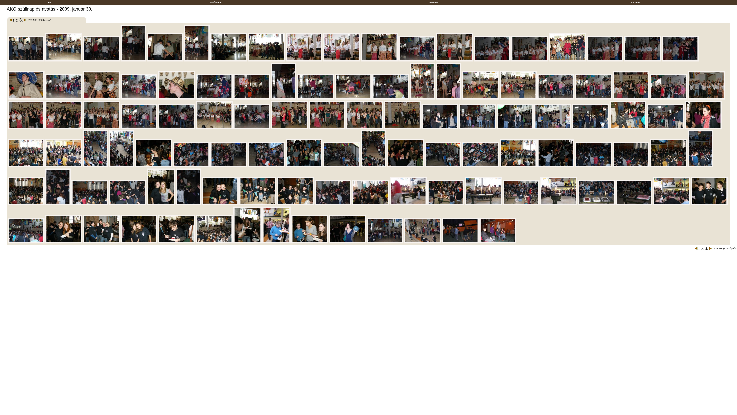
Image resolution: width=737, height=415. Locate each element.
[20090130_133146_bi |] (276, 242)
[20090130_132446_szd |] (188, 204)
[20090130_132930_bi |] (214, 242)
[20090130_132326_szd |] (127, 204)
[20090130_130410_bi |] (706, 98)
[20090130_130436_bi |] (26, 128)
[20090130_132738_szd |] (26, 242)
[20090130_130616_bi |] (214, 128)
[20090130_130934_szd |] (439, 128)
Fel (49, 2)
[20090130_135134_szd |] (497, 242)
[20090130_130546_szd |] (139, 128)
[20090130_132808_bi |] (101, 242)
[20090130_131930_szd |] (341, 166)
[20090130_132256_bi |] (26, 204)
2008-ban (434, 2)
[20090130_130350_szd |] (555, 98)
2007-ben (635, 2)
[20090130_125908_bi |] (379, 60)
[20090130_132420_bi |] (161, 204)
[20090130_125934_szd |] (605, 60)
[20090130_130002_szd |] (680, 60)
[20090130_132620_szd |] (634, 204)
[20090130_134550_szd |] (385, 242)
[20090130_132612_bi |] (558, 204)
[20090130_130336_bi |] (480, 98)
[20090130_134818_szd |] (422, 242)
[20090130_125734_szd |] (197, 60)
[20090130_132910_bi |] (176, 242)
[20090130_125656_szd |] (26, 60)
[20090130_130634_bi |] (289, 128)
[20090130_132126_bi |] (518, 166)
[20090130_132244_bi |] (668, 166)
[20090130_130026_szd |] (139, 98)
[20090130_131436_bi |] (703, 128)
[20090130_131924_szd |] (266, 166)
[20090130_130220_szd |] (353, 98)
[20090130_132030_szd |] (443, 166)
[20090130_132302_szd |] (58, 204)
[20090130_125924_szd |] (529, 60)
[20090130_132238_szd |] (631, 166)
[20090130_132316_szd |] (89, 204)
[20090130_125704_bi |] (63, 60)
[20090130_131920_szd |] (228, 166)
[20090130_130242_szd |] (390, 98)
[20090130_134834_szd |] (460, 242)
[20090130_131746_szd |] (121, 166)
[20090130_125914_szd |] (416, 60)
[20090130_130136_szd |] (251, 98)
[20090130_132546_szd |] (370, 204)
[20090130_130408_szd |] (668, 98)
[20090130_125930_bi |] (567, 60)
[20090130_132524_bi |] (295, 204)
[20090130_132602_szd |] (521, 204)
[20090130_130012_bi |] (26, 98)
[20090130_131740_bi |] (63, 166)
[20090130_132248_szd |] (700, 166)
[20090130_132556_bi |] (408, 204)
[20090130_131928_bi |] (304, 166)
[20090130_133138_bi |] (247, 242)
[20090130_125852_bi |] (266, 60)
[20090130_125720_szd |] (101, 60)
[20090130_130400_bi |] (631, 98)
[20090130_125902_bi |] (341, 60)
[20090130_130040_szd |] (214, 98)
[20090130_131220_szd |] (590, 128)
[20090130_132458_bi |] (220, 204)
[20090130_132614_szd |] (596, 204)
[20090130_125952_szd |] (642, 60)
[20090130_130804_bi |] (402, 128)
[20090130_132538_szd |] (333, 204)
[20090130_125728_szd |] (133, 60)
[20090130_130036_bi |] (176, 98)
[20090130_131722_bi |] (26, 166)
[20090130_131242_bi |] (628, 128)
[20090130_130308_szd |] (448, 98)
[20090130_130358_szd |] (593, 98)
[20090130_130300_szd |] (422, 98)
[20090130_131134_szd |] (552, 128)
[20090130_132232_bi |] (555, 166)
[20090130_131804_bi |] (153, 166)
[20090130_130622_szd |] (251, 128)
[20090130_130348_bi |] (518, 98)
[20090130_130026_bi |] (101, 98)
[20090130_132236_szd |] (593, 166)
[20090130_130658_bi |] (327, 128)
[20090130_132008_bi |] (405, 166)
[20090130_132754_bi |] (63, 242)
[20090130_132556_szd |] (445, 204)
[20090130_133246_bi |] (347, 242)
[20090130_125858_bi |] (304, 60)
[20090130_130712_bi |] (364, 128)
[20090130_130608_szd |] (176, 128)
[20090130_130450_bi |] (63, 128)
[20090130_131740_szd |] (95, 166)
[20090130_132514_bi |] (257, 204)
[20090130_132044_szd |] (480, 166)
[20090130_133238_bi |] (309, 242)
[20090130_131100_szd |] (477, 128)
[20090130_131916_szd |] (191, 166)
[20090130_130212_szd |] (315, 98)
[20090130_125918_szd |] (492, 60)
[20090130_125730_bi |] (165, 60)
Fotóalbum (216, 2)
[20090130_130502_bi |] (101, 128)
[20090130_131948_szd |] (373, 166)
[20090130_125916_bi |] (454, 60)
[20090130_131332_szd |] (665, 128)
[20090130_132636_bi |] (671, 204)
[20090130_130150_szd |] (283, 98)
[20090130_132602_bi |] (483, 204)
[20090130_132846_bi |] (139, 242)
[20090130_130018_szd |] (63, 98)
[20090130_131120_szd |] (515, 128)
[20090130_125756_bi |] (228, 60)
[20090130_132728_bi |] (709, 204)
